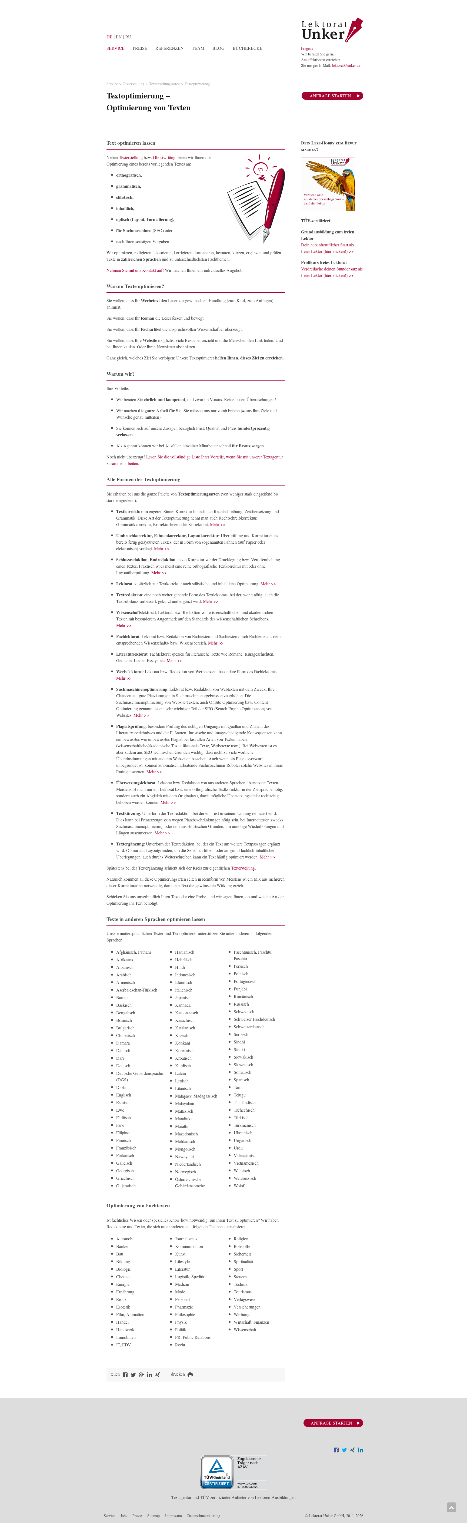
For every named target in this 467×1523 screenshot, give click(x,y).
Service (112, 83)
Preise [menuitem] (140, 48)
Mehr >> (217, 524)
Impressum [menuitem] (173, 1515)
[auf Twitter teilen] (133, 1375)
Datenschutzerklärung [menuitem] (203, 1515)
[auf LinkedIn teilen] (149, 1375)
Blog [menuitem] (218, 48)
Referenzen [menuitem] (169, 48)
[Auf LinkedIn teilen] (360, 1450)
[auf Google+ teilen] (141, 1375)
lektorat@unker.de (346, 65)
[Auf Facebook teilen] (336, 1450)
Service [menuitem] (115, 48)
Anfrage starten (330, 95)
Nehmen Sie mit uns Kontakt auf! (135, 270)
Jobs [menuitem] (124, 1515)
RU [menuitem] (128, 36)
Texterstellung (133, 83)
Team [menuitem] (198, 48)
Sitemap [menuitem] (153, 1515)
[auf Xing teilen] (157, 1375)
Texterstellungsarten (164, 83)
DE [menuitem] (109, 36)
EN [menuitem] (119, 36)
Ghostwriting (164, 157)
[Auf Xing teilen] (352, 1450)
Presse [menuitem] (137, 1515)
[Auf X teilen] (344, 1450)
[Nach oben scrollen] (451, 1507)
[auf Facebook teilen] (125, 1375)
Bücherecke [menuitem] (247, 48)
